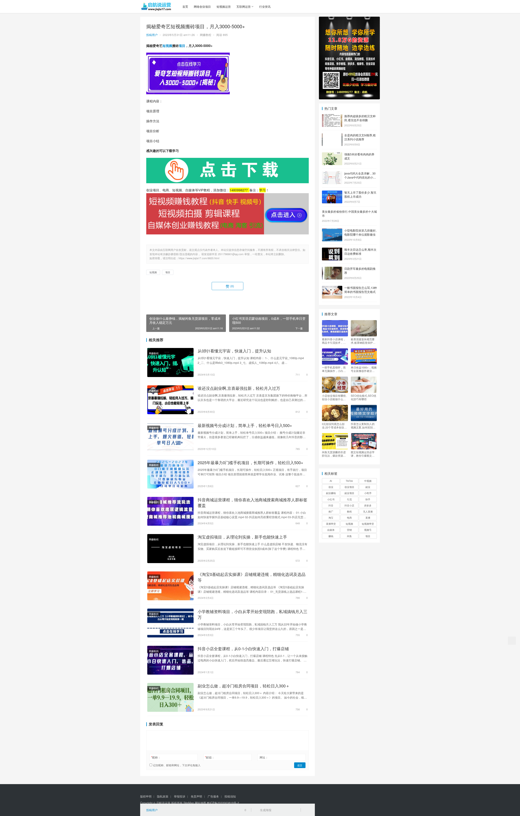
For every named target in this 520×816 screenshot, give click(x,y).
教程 (349, 511)
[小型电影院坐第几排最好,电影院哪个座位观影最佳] (332, 231)
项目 (182, 45)
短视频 (167, 45)
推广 (330, 511)
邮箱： (209, 757)
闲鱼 (349, 536)
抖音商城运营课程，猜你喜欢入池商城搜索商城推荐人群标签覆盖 (252, 502)
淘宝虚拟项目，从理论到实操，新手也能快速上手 (242, 537)
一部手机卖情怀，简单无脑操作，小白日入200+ (334, 369)
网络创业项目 (202, 6)
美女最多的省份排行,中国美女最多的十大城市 (349, 213)
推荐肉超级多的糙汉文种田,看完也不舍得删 (360, 118)
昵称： (156, 757)
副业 (367, 487)
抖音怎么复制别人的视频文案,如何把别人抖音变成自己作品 (363, 425)
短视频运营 (224, 6)
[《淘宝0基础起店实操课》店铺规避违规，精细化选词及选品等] (170, 585)
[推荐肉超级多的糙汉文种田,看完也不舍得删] (332, 116)
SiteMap (188, 803)
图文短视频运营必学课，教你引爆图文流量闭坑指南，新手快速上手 (363, 453)
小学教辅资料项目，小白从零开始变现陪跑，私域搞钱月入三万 (252, 614)
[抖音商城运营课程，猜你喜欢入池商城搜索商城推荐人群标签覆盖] (170, 511)
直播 (367, 517)
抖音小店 (349, 505)
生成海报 (265, 810)
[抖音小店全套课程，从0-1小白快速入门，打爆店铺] (170, 660)
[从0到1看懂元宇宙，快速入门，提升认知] (170, 362)
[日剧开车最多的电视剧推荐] (332, 269)
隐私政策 (162, 796)
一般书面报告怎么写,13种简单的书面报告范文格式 (360, 290)
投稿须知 (230, 796)
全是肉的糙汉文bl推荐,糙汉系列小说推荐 (360, 137)
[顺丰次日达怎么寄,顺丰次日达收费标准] (332, 250)
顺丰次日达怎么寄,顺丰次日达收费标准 (360, 251)
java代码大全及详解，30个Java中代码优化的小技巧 (360, 177)
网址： (264, 757)
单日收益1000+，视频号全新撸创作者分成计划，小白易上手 (364, 369)
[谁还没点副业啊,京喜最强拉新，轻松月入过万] (170, 399)
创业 (330, 487)
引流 (349, 499)
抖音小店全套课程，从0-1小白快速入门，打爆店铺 (243, 648)
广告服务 (213, 796)
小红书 (331, 499)
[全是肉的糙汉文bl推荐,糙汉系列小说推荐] (332, 135)
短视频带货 (368, 523)
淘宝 (330, 517)
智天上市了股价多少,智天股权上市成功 (360, 194)
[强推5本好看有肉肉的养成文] (332, 155)
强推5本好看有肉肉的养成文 (359, 156)
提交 (299, 765)
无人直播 (368, 511)
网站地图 (200, 803)
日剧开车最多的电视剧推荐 (360, 271)
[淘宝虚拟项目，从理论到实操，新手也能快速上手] (170, 548)
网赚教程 (205, 35)
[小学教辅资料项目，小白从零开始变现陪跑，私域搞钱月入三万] (170, 623)
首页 (185, 6)
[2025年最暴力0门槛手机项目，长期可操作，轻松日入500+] (170, 474)
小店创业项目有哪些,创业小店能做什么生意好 (334, 397)
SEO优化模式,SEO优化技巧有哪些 (363, 397)
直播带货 (331, 523)
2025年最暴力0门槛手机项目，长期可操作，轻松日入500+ (250, 462)
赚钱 (330, 536)
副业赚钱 (331, 493)
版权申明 (146, 796)
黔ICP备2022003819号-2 (223, 803)
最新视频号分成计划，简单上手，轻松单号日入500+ (245, 425)
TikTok (349, 480)
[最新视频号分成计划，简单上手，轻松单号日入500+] (170, 437)
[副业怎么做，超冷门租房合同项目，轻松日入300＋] (170, 697)
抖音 (330, 505)
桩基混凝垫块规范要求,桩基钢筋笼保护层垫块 (363, 340)
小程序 (368, 493)
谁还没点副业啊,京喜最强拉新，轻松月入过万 (239, 388)
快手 (367, 499)
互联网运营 (243, 6)
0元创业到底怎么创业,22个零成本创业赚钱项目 (334, 425)
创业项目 (349, 487)
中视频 (368, 480)
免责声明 (196, 796)
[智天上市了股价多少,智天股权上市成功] (332, 193)
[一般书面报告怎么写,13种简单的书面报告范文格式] (332, 288)
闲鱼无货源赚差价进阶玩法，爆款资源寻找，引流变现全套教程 (334, 453)
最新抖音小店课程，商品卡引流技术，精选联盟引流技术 (334, 340)
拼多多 (368, 505)
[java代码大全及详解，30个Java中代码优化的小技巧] (332, 174)
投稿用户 (152, 35)
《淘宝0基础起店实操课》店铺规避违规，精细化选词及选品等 (252, 577)
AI (331, 480)
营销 (349, 529)
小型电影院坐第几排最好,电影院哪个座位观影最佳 (360, 232)
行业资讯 (265, 6)
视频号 (368, 529)
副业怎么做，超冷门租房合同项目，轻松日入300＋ (244, 686)
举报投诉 (179, 796)
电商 (349, 517)
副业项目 (349, 493)
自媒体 (331, 529)
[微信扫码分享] (277, 809)
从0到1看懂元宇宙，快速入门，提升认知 (234, 351)
